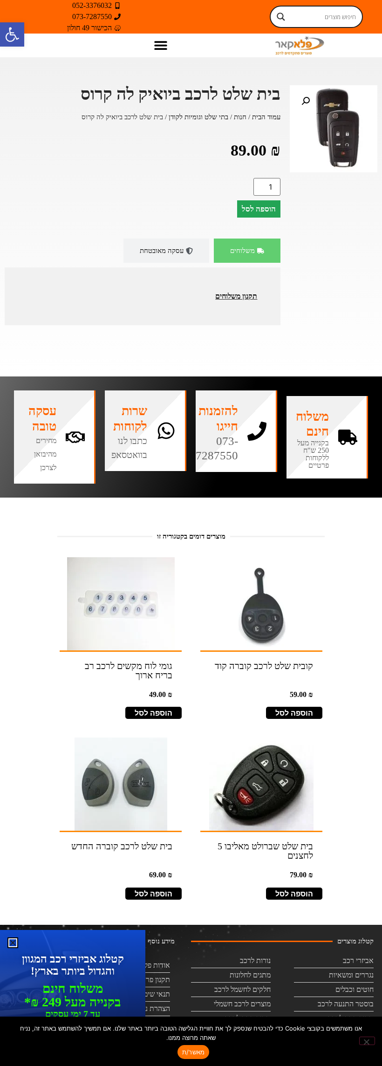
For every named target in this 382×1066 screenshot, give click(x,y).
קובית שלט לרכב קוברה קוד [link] (264, 666)
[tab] (247, 251)
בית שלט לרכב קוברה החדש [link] (121, 846)
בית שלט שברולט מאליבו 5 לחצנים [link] (265, 851)
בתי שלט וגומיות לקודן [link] (198, 117)
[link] (12, 34)
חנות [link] (240, 117)
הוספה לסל (259, 209)
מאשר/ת (193, 1052)
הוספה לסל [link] (294, 713)
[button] (160, 45)
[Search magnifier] (280, 16)
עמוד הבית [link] (266, 117)
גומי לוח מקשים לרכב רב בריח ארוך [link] (128, 670)
